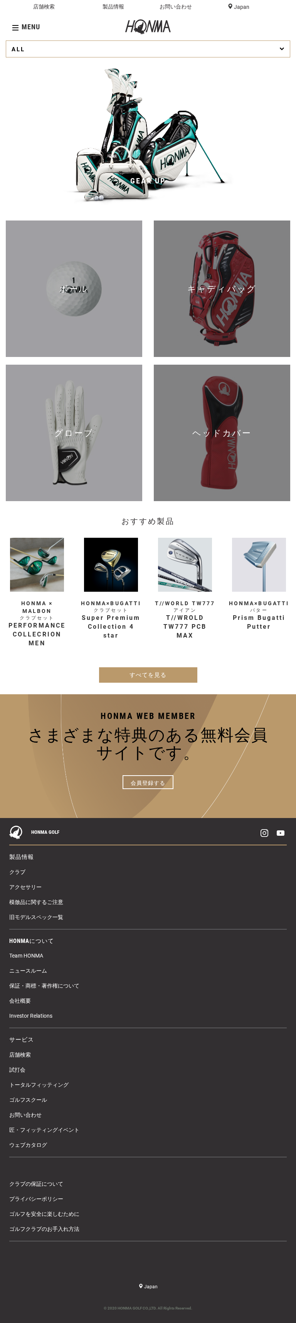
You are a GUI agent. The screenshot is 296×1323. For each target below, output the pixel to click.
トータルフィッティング (39, 1085)
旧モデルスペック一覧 (36, 917)
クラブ (17, 872)
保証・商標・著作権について (44, 986)
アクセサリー (25, 887)
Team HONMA (26, 956)
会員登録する (148, 783)
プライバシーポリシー (36, 1199)
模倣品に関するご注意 (36, 902)
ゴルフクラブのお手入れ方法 (44, 1229)
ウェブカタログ (28, 1145)
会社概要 (20, 1001)
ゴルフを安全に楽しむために (44, 1214)
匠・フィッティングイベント (44, 1130)
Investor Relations (30, 1016)
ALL (18, 49)
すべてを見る (148, 675)
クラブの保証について (36, 1184)
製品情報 (113, 6)
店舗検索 (44, 6)
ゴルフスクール (28, 1100)
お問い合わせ (176, 6)
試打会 (17, 1070)
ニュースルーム (28, 971)
